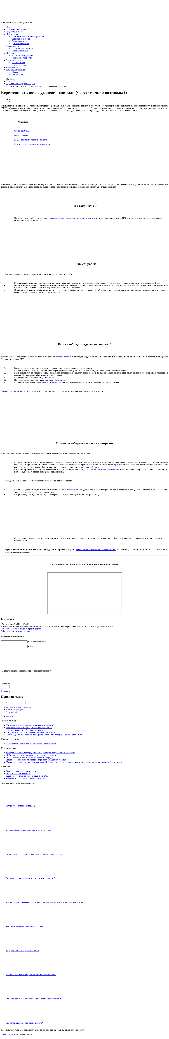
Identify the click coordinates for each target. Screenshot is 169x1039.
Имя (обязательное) (37, 642)
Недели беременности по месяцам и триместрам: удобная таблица (36, 760)
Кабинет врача (18, 62)
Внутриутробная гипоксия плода (21, 806)
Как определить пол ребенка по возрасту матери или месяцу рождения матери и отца (44, 735)
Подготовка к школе (21, 41)
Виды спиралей (21, 135)
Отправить (6, 691)
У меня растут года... (10, 1034)
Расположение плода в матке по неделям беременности (31, 744)
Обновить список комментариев (15, 631)
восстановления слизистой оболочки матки (96, 549)
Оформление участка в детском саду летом (25, 778)
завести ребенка (63, 357)
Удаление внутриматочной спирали (17, 391)
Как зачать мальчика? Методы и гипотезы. (25, 926)
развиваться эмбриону (88, 467)
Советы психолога (20, 51)
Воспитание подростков (22, 55)
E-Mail (31, 646)
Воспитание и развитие (22, 48)
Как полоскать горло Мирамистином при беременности (31, 974)
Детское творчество (20, 43)
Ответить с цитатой (20, 629)
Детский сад (17, 74)
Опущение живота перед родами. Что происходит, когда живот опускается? (40, 753)
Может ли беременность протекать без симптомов (29, 727)
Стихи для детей (11, 712)
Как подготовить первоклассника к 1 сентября (27, 776)
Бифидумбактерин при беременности (22, 950)
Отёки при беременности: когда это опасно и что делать (31, 755)
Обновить (5, 684)
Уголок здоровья (19, 65)
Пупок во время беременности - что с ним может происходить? (34, 999)
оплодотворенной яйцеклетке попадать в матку (70, 218)
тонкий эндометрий (110, 469)
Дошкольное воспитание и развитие (28, 36)
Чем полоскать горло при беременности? (24, 1023)
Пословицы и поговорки (14, 710)
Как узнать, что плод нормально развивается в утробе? (31, 732)
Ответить (5, 629)
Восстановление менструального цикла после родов (30, 757)
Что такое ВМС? (21, 131)
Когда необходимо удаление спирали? (31, 140)
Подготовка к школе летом (18, 773)
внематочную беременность (54, 380)
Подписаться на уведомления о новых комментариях (28, 671)
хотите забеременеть (69, 490)
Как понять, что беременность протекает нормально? (30, 725)
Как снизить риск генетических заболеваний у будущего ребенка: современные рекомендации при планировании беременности (64, 762)
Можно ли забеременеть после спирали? (32, 144)
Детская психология (21, 39)
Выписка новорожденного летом (21, 771)
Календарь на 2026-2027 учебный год (18, 707)
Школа (15, 72)
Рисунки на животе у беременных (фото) (24, 730)
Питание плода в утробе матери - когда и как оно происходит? (34, 854)
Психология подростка (22, 58)
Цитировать (35, 629)
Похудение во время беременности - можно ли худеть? (30, 878)
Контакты (9, 716)
